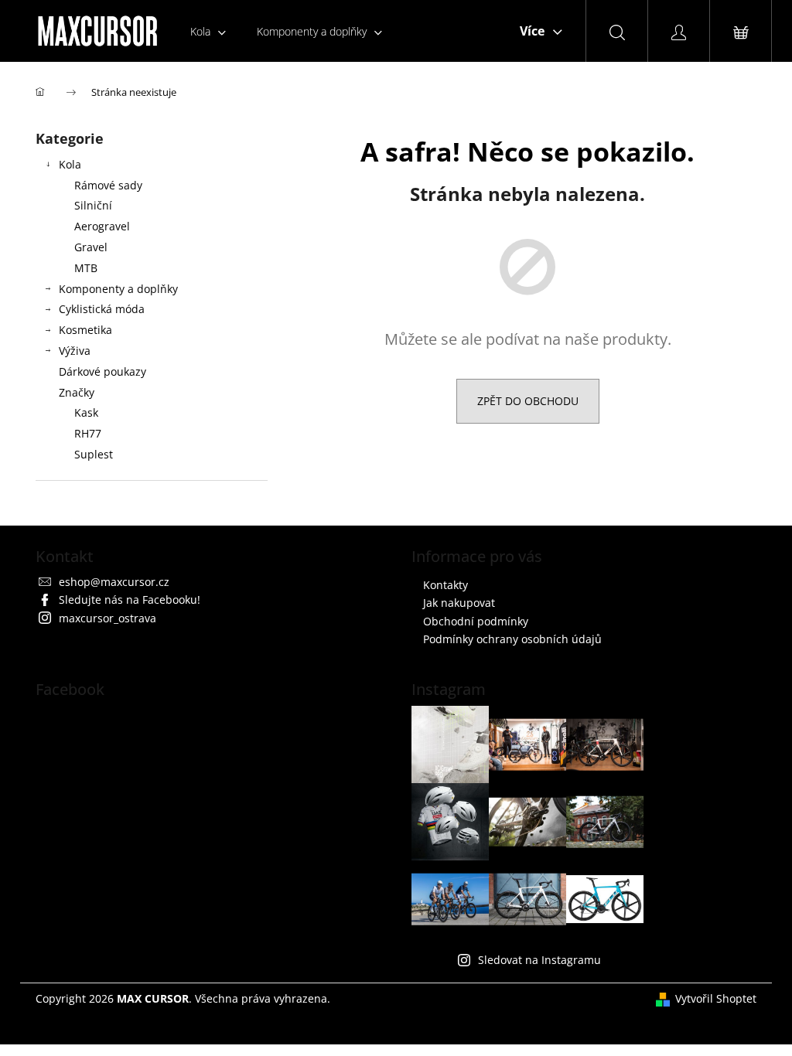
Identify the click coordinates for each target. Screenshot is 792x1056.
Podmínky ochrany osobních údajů (512, 639)
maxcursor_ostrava (107, 618)
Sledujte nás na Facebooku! (129, 599)
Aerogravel (102, 226)
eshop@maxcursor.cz (114, 581)
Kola (70, 164)
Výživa (74, 350)
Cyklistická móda (102, 308)
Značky (76, 392)
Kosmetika (85, 329)
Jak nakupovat (459, 602)
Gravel (91, 247)
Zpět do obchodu (528, 400)
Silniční (93, 205)
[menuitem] (208, 31)
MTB (85, 268)
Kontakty (445, 584)
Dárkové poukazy (102, 371)
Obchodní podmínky (475, 621)
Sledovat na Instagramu (539, 959)
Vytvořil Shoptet (715, 998)
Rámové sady (108, 185)
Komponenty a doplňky (118, 288)
